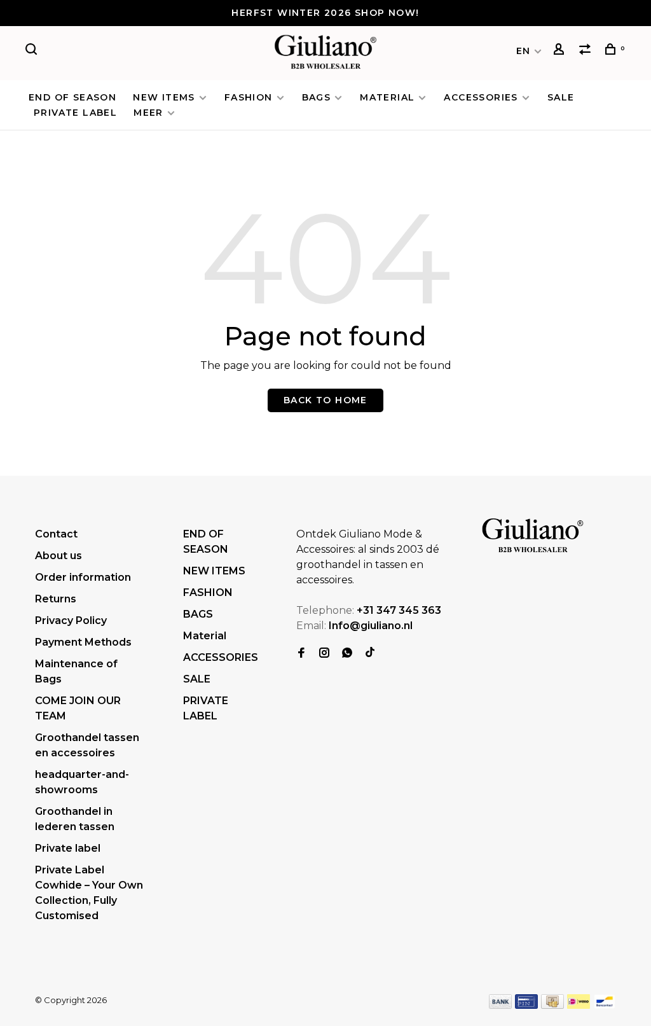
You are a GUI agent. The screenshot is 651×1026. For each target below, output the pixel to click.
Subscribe (443, 951)
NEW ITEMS (164, 97)
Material (387, 97)
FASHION (248, 97)
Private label (67, 848)
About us (58, 556)
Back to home (325, 400)
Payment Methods (83, 642)
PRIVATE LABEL (75, 112)
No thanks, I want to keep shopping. (477, 984)
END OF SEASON (72, 97)
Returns (55, 599)
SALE (561, 97)
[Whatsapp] (347, 654)
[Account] (560, 51)
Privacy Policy (71, 620)
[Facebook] (301, 654)
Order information (83, 577)
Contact (56, 534)
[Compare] (586, 51)
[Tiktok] (370, 654)
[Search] (33, 51)
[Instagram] (324, 654)
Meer (148, 112)
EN (523, 51)
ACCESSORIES (480, 97)
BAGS (316, 97)
